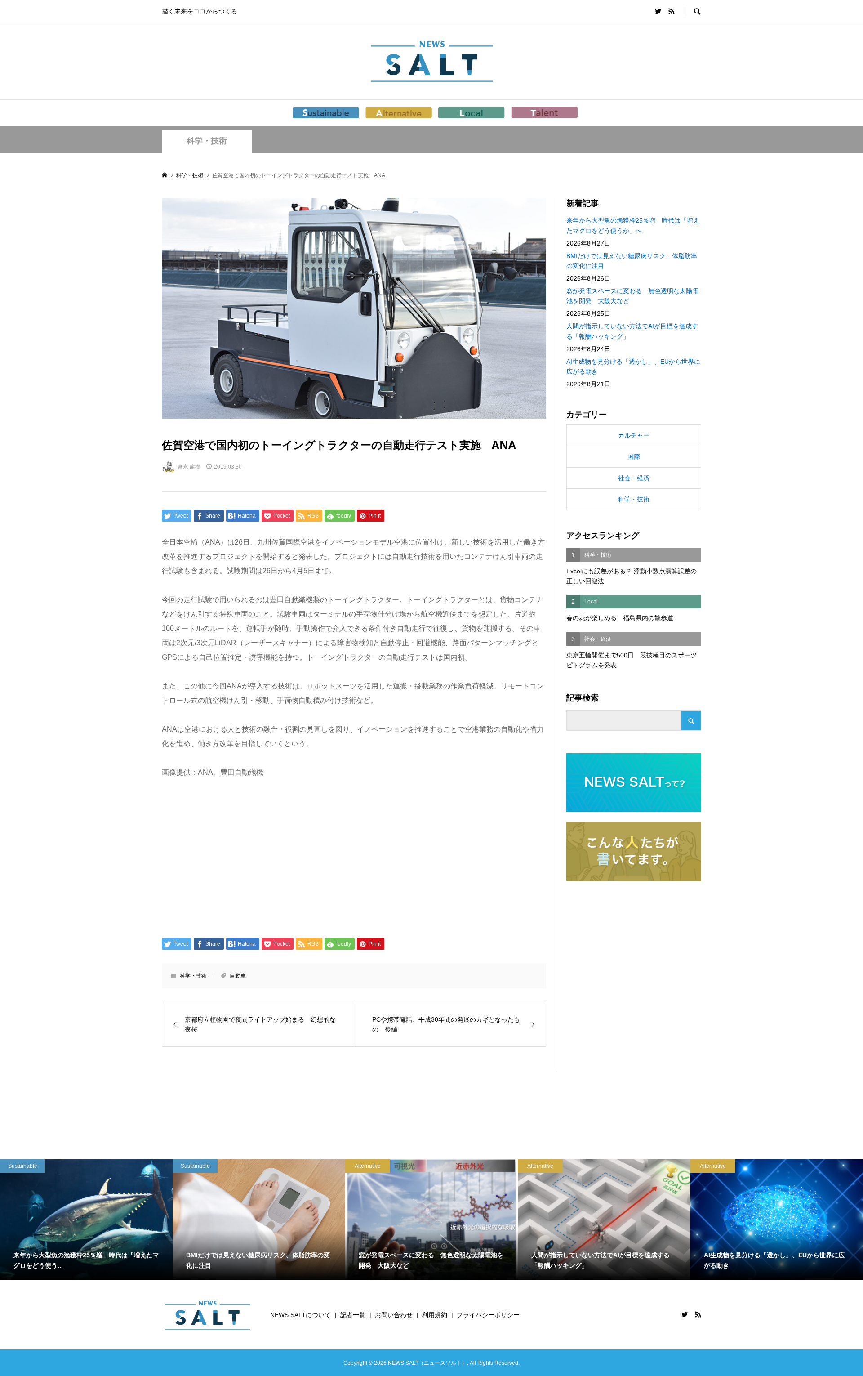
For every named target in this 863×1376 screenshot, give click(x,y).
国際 (633, 456)
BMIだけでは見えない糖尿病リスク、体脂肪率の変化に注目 (631, 260)
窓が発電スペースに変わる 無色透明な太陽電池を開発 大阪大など (632, 295)
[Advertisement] (354, 857)
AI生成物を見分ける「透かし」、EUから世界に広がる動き (633, 366)
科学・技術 (207, 140)
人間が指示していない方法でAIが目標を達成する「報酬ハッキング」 (632, 331)
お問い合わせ (394, 1314)
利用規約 (434, 1314)
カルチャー (633, 435)
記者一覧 (352, 1314)
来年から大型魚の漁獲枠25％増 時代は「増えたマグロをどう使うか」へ (632, 225)
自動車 (238, 976)
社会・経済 (633, 478)
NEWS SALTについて (300, 1314)
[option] (86, 1219)
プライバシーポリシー (488, 1314)
